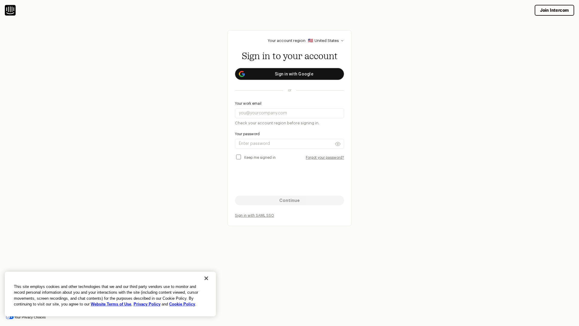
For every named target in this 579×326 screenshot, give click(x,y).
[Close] (206, 278)
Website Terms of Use (111, 304)
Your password (247, 134)
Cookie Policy (182, 304)
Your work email (248, 103)
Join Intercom (554, 10)
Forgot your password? (325, 157)
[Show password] (337, 144)
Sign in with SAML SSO (254, 215)
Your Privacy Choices (30, 317)
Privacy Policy (147, 304)
